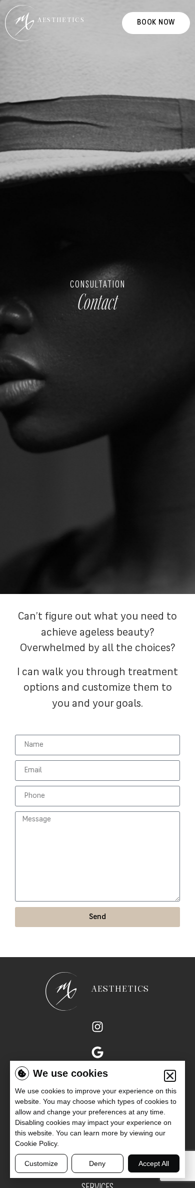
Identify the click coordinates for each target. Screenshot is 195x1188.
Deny (97, 1163)
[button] (170, 1076)
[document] (97, 594)
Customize (41, 1163)
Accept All (153, 1163)
